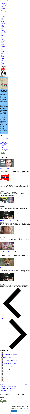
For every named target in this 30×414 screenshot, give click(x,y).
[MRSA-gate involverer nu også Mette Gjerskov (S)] (7, 233)
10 (2, 318)
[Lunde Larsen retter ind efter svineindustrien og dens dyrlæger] (7, 202)
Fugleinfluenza (3, 32)
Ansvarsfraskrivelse (4, 3)
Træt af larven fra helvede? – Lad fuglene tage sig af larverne (9, 387)
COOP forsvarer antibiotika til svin (6, 168)
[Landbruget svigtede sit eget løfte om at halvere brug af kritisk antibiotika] (7, 280)
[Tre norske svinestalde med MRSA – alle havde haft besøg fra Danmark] (5, 180)
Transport (2, 58)
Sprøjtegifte (3, 55)
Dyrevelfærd (3, 23)
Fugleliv (2, 33)
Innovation (3, 38)
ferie (2, 27)
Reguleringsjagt (3, 51)
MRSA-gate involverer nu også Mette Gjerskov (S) (10, 235)
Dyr (1, 22)
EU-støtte (2, 26)
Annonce (2, 15)
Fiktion (2, 28)
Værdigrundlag (3, 11)
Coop (2, 20)
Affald (2, 14)
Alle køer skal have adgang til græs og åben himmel (8, 391)
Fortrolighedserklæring (21, 412)
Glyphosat (2, 34)
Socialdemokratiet (4, 54)
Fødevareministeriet (10, 137)
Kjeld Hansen (3, 8)
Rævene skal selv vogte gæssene (6, 267)
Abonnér (2, 397)
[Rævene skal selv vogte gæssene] (7, 265)
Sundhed (2, 56)
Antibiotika (3, 16)
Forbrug (2, 29)
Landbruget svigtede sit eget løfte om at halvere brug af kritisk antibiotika (14, 282)
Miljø (2, 47)
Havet (2, 36)
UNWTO (2, 61)
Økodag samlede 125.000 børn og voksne (7, 390)
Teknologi (2, 57)
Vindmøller (2, 63)
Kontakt (3, 147)
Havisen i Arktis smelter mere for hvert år (7, 389)
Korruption (3, 41)
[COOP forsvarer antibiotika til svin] (7, 166)
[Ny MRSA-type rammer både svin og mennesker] (7, 218)
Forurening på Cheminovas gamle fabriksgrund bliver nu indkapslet (10, 386)
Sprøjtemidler (2, 141)
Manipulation (3, 46)
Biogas (2, 18)
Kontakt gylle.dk (3, 9)
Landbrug (2, 44)
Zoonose (2, 64)
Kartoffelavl (3, 40)
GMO (2, 35)
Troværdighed (3, 59)
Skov (2, 53)
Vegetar (2, 62)
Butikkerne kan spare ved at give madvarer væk (8, 388)
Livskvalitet (3, 45)
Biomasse (2, 19)
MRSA (14, 139)
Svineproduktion (13, 141)
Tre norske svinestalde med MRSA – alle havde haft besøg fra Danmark (14, 182)
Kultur (2, 43)
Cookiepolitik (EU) (3, 5)
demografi (2, 21)
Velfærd (2, 142)
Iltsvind (2, 37)
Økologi (2, 50)
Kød (2, 42)
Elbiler (2, 24)
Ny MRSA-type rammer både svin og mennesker (9, 220)
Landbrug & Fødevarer (6, 138)
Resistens (2, 52)
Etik (2, 25)
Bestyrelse (2, 4)
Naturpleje (2, 49)
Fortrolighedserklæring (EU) (5, 7)
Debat (2, 6)
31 (4, 318)
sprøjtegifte (28, 139)
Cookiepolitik (17, 412)
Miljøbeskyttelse (5, 139)
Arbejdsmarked (3, 17)
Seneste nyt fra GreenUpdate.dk (23, 384)
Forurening (3, 31)
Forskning (2, 30)
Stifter (2, 10)
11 (3, 318)
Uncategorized (3, 60)
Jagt (2, 39)
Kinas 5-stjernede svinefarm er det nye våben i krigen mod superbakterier (14, 189)
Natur (2, 48)
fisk (3, 137)
